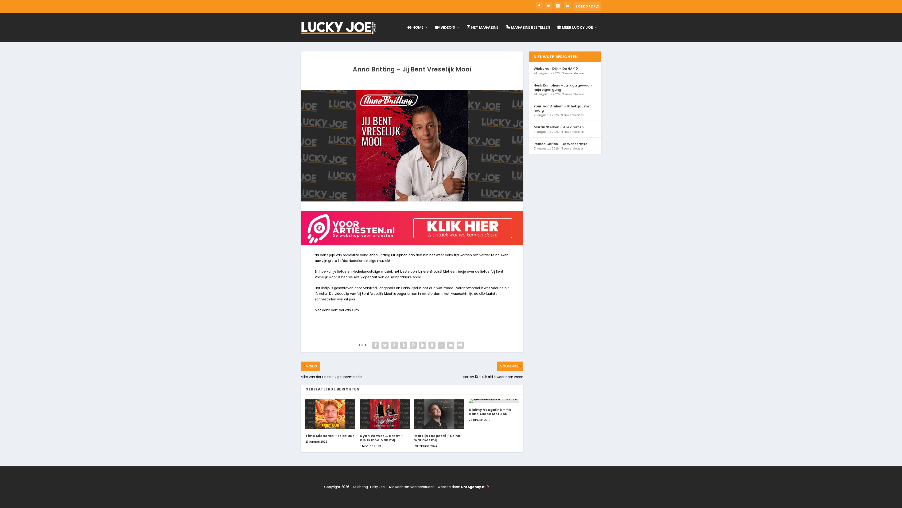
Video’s (447, 27)
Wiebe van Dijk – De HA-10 (556, 68)
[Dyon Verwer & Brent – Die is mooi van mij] (385, 414)
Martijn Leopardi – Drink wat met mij (437, 437)
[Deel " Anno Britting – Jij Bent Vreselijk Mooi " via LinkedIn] (422, 345)
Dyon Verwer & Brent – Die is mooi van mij (381, 437)
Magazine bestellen (530, 27)
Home (417, 27)
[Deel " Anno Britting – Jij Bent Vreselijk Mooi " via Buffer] (432, 345)
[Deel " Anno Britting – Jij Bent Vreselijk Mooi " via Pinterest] (413, 345)
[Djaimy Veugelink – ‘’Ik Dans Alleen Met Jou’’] (494, 401)
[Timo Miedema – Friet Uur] (330, 414)
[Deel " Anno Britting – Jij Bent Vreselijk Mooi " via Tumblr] (403, 345)
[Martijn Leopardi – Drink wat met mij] (439, 414)
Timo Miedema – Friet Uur (329, 435)
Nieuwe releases (573, 73)
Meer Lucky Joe (577, 27)
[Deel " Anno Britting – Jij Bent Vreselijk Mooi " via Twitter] (385, 345)
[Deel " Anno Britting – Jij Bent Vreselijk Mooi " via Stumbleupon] (441, 345)
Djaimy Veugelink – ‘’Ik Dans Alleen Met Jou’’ (490, 411)
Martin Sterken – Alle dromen (559, 127)
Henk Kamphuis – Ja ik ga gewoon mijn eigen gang (563, 87)
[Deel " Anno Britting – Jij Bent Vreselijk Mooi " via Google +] (394, 345)
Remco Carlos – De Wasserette (560, 144)
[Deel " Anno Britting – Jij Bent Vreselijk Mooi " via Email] (450, 345)
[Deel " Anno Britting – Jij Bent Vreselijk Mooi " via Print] (460, 345)
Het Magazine (484, 27)
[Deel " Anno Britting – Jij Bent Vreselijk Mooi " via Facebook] (375, 345)
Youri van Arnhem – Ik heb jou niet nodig (562, 108)
